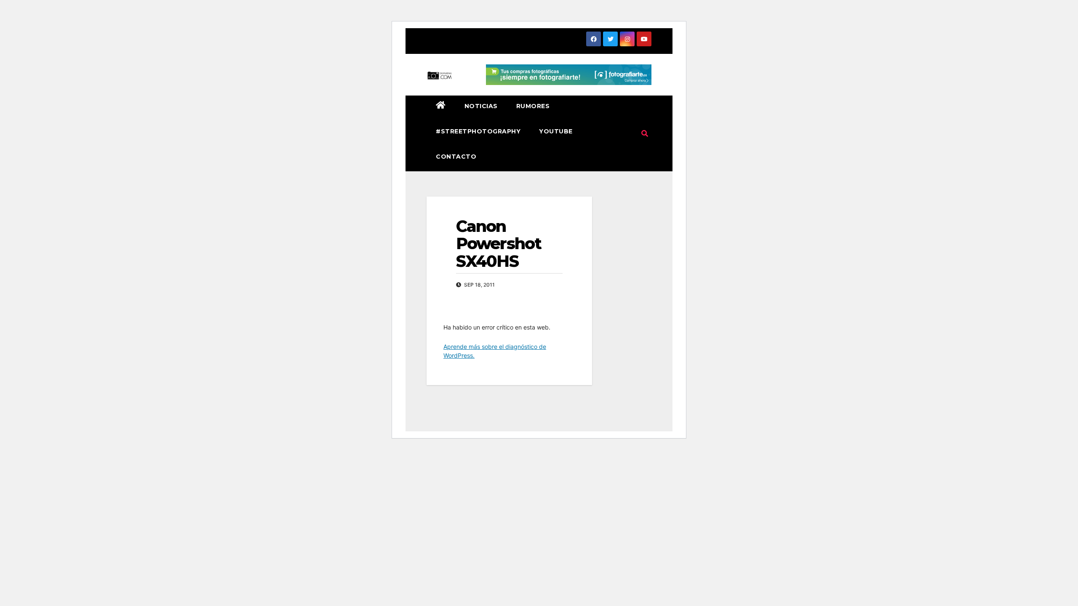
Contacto (456, 156)
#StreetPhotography (478, 131)
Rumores (533, 106)
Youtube (556, 131)
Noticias (481, 106)
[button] (644, 133)
